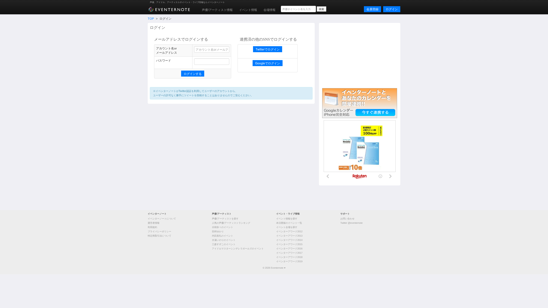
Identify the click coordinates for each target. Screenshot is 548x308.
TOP (151, 18)
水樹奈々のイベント (222, 227)
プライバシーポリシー (159, 231)
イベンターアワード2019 (289, 261)
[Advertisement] (360, 55)
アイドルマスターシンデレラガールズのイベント (238, 248)
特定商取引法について (159, 235)
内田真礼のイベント (222, 235)
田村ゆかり (218, 231)
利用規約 (152, 227)
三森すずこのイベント (223, 244)
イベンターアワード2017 (289, 253)
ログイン (392, 9)
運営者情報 (153, 223)
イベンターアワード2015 (289, 244)
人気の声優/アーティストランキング (231, 223)
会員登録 (372, 9)
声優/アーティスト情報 (217, 10)
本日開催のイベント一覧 (289, 223)
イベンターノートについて (162, 218)
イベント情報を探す (286, 218)
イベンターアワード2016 (289, 248)
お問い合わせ (347, 218)
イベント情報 (248, 10)
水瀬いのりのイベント (223, 240)
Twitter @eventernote (351, 223)
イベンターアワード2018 (289, 257)
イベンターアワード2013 (289, 235)
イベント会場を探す (286, 227)
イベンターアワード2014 (289, 240)
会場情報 (269, 10)
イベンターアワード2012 (289, 231)
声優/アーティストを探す (225, 218)
